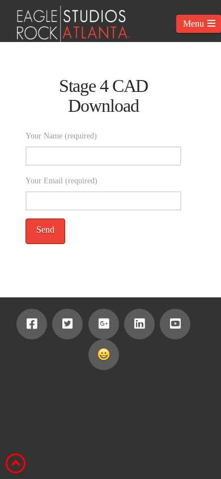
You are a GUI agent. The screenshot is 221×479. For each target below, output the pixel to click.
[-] (65, 24)
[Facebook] (31, 324)
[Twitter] (67, 324)
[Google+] (103, 324)
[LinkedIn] (139, 324)
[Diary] (103, 354)
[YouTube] (175, 324)
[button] (198, 24)
